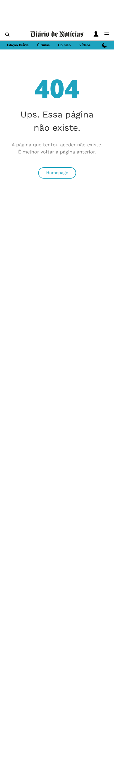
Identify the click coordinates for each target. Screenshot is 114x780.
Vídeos (84, 45)
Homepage (57, 172)
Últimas (43, 45)
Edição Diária (18, 45)
